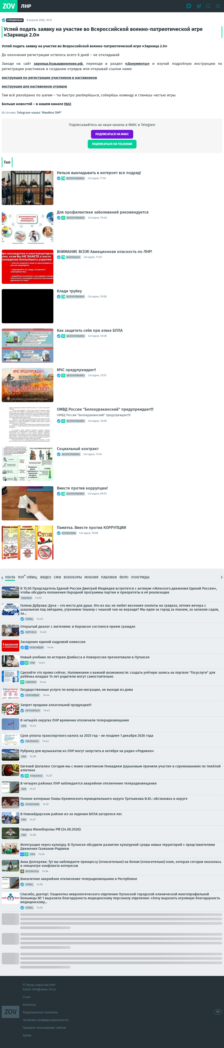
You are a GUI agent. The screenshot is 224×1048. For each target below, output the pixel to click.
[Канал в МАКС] (189, 6)
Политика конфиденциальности (45, 1020)
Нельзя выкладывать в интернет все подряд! (99, 172)
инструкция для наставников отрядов (34, 86)
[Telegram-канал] (198, 6)
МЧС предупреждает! (76, 370)
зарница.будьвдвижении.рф (58, 63)
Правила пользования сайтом (44, 1028)
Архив (27, 1035)
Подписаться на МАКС (112, 134)
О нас (27, 997)
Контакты (29, 1005)
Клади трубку (69, 291)
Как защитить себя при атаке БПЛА (90, 330)
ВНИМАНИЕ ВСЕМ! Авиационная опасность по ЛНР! (104, 251)
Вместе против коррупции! (82, 488)
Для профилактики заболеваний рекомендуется (103, 212)
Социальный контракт (78, 448)
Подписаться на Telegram (112, 144)
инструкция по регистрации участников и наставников (49, 77)
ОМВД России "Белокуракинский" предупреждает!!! (105, 409)
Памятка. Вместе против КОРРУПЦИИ (91, 527)
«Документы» (137, 63)
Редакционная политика (40, 1012)
